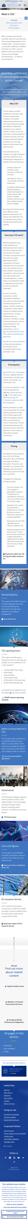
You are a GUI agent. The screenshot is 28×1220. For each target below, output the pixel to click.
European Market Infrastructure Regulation (14, 1021)
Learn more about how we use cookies (15, 1207)
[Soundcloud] (23, 1158)
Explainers (7, 1095)
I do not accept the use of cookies (15, 1216)
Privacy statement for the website (15, 1133)
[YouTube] (18, 1158)
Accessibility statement (11, 1139)
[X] (5, 1158)
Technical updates (10, 1117)
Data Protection (9, 1131)
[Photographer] (27, 588)
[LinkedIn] (10, 1158)
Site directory (9, 1146)
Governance (14, 25)
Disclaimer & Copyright (11, 1114)
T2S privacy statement (17, 341)
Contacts (7, 1101)
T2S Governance (10, 817)
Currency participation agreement (12, 758)
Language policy (9, 1142)
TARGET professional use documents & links (16, 1071)
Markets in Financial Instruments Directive (14, 1003)
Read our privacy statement (15, 1204)
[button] (25, 2)
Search (19, 5)
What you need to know (14, 23)
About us (7, 1090)
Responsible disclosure (11, 1120)
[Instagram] (14, 1158)
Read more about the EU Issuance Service (12, 925)
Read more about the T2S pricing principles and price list (13, 556)
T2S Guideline (13, 395)
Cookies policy (8, 1136)
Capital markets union (15, 986)
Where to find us (9, 1104)
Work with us (8, 1093)
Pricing (6, 1051)
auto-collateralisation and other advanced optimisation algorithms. (13, 334)
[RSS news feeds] (14, 1162)
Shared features (10, 619)
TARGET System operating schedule (13, 699)
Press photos (8, 1098)
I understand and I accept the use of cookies (15, 1212)
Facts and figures (14, 28)
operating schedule (19, 693)
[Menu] (25, 5)
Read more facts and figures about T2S (13, 867)
